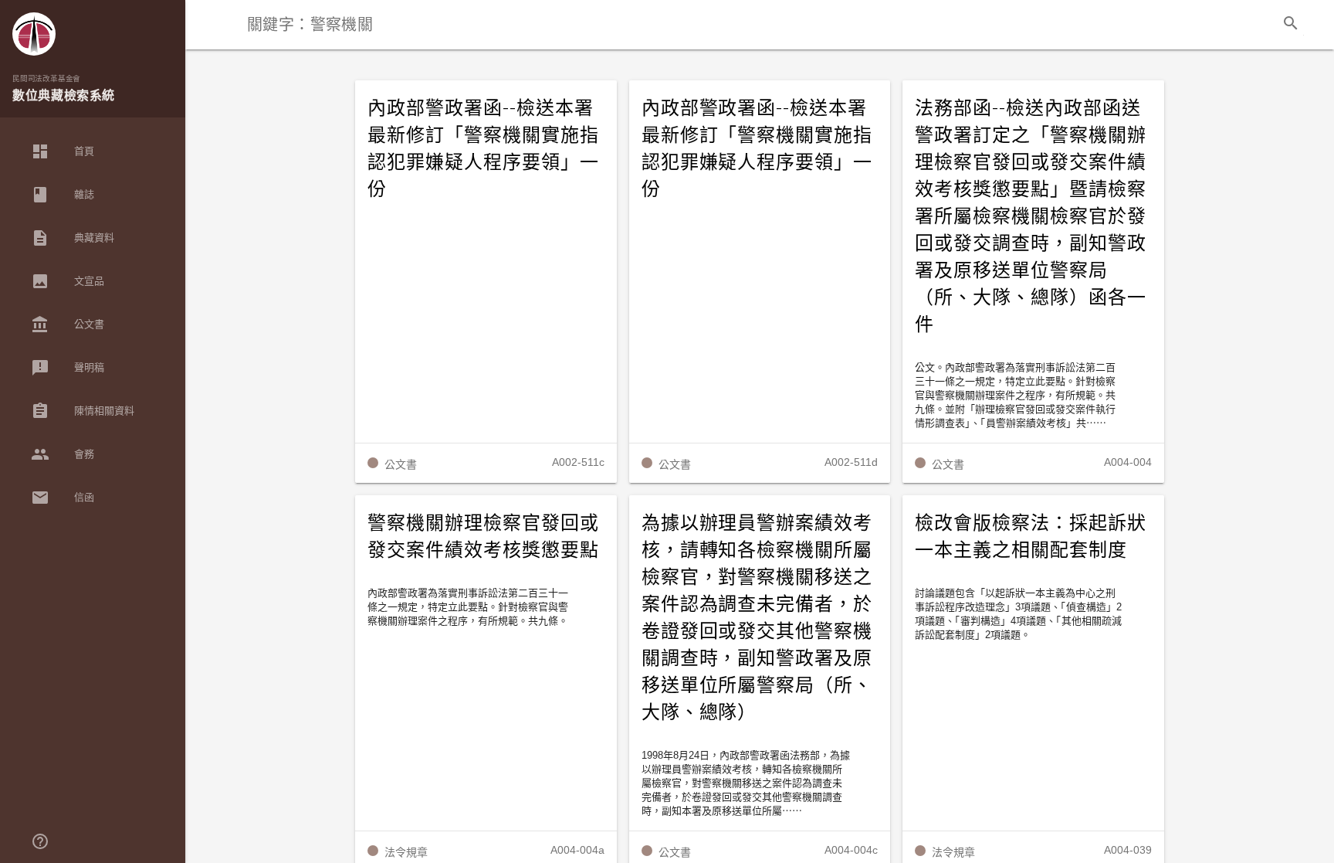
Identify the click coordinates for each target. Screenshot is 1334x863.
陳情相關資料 (82, 411)
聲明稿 (67, 367)
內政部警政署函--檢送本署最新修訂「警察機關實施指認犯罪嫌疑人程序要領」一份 (483, 148)
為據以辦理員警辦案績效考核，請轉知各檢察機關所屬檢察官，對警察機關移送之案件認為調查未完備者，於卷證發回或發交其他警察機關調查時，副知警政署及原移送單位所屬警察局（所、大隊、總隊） (757, 617)
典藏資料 (72, 238)
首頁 (62, 151)
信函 (62, 497)
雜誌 (62, 194)
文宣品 (67, 281)
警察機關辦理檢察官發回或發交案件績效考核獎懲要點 (483, 536)
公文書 (67, 324)
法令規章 (406, 852)
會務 (62, 454)
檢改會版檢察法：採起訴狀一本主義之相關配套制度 (1030, 536)
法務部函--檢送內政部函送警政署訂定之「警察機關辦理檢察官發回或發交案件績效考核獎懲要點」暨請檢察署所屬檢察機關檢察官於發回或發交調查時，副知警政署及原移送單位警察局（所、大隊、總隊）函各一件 (1030, 216)
